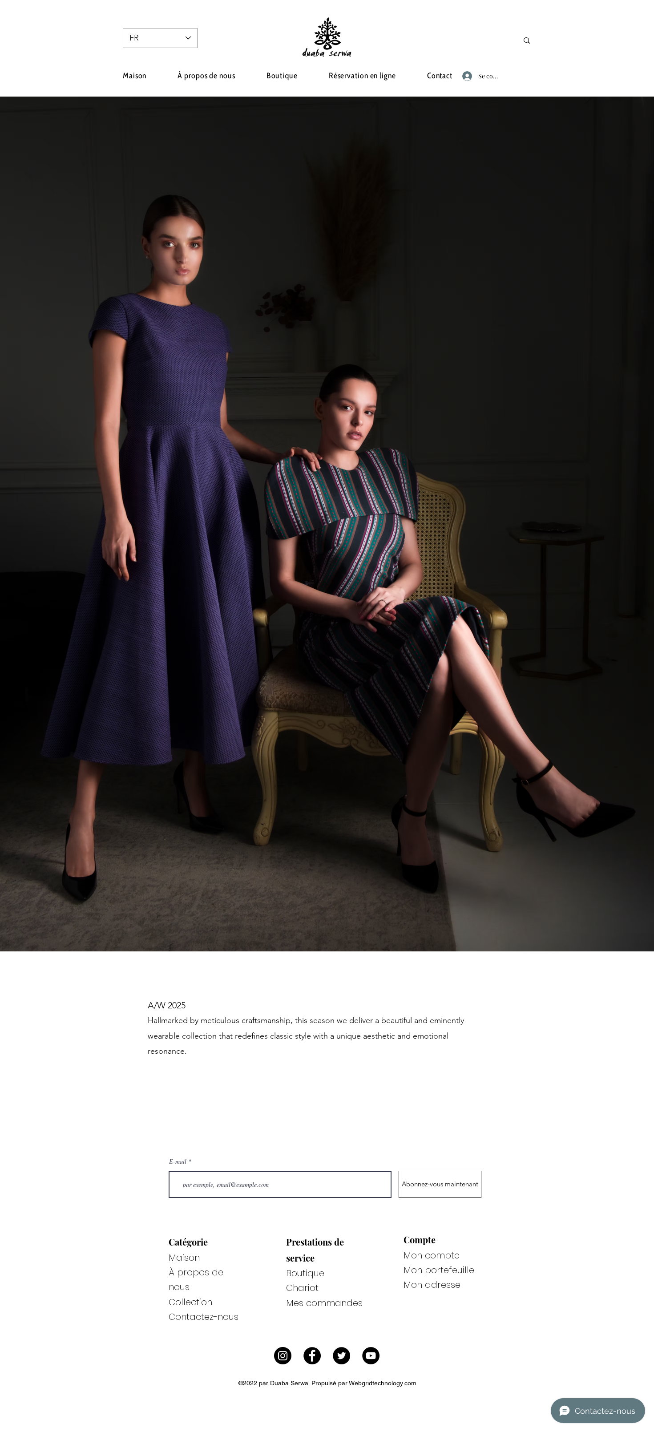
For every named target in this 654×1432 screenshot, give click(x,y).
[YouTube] (370, 1355)
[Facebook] (312, 1355)
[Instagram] (282, 1355)
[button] (520, 75)
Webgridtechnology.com (382, 1383)
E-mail (177, 1161)
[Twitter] (341, 1355)
